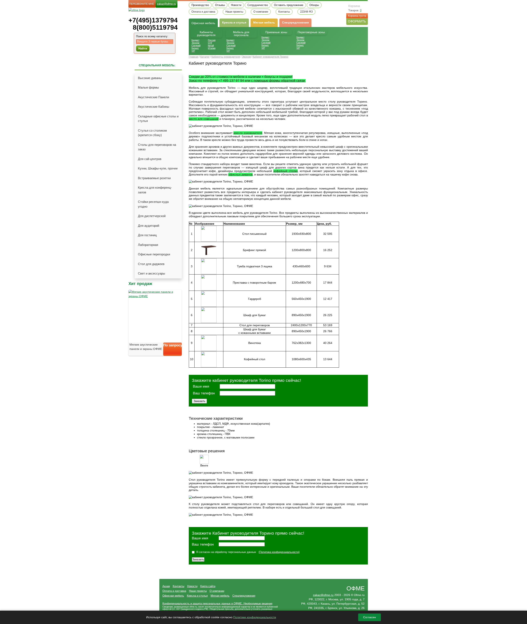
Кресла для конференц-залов (155, 190)
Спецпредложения (295, 22)
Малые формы (148, 87)
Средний (196, 45)
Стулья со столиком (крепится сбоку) (152, 133)
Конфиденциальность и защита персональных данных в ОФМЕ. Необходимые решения (217, 603)
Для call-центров (149, 159)
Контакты (284, 11)
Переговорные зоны (311, 32)
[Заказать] (172, 353)
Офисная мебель (173, 595)
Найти (142, 48)
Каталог (205, 56)
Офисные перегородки (154, 254)
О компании (260, 11)
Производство (200, 5)
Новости (236, 5)
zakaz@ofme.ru (166, 3)
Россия (212, 40)
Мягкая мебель (264, 22)
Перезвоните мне (141, 3)
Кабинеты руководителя (206, 33)
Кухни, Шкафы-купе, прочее (158, 168)
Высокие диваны (150, 78)
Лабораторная (148, 245)
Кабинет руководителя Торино (270, 56)
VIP (193, 51)
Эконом (195, 43)
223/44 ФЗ (306, 11)
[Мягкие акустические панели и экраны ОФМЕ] (155, 316)
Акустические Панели (153, 97)
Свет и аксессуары (151, 273)
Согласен (369, 617)
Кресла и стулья (234, 22)
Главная (193, 56)
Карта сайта (207, 586)
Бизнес (195, 48)
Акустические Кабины (153, 106)
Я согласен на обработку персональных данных (226, 552)
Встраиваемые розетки (154, 178)
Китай (211, 45)
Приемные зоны (276, 32)
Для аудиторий (148, 225)
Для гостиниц (147, 235)
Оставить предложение (288, 5)
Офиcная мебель (203, 23)
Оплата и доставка (203, 11)
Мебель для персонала (241, 33)
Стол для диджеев (151, 264)
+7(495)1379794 (153, 20)
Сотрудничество (257, 5)
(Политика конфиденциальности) (279, 552)
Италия (212, 48)
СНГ (210, 43)
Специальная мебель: (157, 65)
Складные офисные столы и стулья (158, 119)
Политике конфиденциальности (254, 617)
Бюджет (195, 40)
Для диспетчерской (152, 216)
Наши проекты (234, 11)
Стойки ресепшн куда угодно (153, 204)
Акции (166, 586)
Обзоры (314, 5)
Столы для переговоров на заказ (157, 147)
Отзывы (220, 5)
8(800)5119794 (155, 27)
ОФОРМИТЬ (357, 21)
